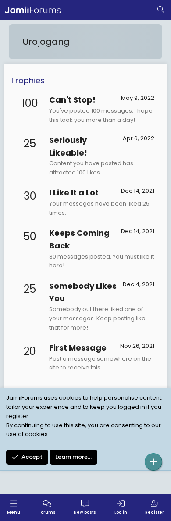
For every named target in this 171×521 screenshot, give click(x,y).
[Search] (160, 10)
